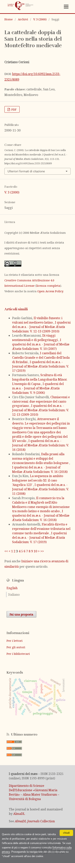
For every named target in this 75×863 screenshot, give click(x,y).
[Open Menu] (66, 6)
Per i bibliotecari (18, 654)
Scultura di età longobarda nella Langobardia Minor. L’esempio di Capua (39, 379)
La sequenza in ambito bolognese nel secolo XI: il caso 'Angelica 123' (37, 480)
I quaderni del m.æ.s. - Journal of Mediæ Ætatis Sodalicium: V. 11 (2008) (40, 489)
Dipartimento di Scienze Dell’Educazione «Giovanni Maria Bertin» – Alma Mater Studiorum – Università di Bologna (34, 792)
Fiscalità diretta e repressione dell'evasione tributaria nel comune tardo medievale (41, 528)
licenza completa (48, 285)
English (12, 588)
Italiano (14, 594)
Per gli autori (16, 647)
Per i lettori (14, 641)
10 (35, 551)
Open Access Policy (50, 291)
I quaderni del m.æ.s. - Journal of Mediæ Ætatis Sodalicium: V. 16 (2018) (40, 445)
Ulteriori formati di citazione (26, 171)
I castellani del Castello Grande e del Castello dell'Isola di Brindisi (41, 357)
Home (8, 19)
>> (42, 551)
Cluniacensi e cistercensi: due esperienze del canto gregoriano (41, 401)
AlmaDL (19, 814)
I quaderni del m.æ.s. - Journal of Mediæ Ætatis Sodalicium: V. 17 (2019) (40, 366)
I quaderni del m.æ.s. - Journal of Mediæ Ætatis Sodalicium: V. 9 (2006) (38, 388)
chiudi (66, 832)
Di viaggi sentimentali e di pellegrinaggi (35, 337)
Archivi (23, 19)
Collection (35, 821)
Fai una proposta (21, 614)
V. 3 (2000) (40, 19)
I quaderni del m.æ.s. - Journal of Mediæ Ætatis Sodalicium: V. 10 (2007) (40, 344)
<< (6, 551)
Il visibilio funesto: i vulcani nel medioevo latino (37, 320)
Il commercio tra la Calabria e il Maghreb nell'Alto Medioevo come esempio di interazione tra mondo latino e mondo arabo (41, 504)
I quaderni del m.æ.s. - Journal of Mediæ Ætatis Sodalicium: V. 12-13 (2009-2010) (41, 326)
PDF (14, 109)
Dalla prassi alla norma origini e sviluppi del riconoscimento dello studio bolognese (40, 458)
